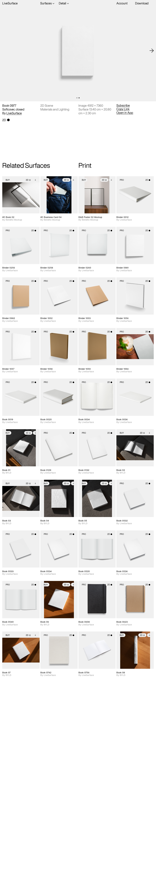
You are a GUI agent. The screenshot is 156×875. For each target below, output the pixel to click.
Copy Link (122, 109)
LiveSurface (10, 3)
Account (122, 3)
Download (142, 3)
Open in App (124, 113)
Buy (8, 180)
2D (27, 180)
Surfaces (46, 3)
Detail (62, 3)
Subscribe (123, 105)
